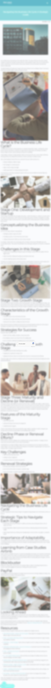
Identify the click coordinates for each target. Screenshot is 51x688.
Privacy (32, 346)
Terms (34, 346)
